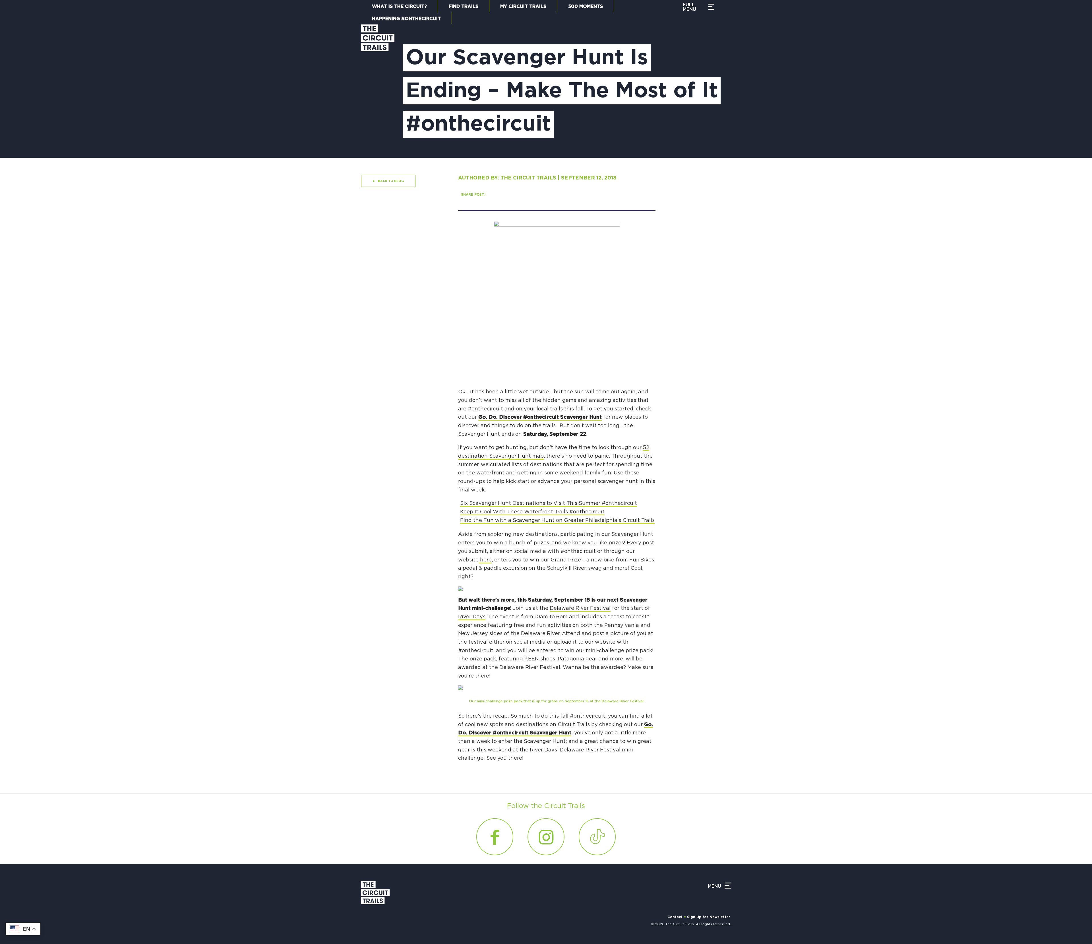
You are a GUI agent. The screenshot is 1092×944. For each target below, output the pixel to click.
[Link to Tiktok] (597, 836)
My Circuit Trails (523, 6)
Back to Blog (391, 181)
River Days (471, 616)
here (485, 560)
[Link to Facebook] (494, 836)
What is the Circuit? (399, 6)
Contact (674, 917)
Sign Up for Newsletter (708, 917)
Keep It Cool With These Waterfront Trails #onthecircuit (532, 512)
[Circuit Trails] (377, 85)
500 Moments (585, 6)
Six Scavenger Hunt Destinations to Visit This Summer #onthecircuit (548, 503)
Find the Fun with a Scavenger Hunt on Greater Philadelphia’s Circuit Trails (557, 520)
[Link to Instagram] (546, 836)
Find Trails (463, 6)
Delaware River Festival (580, 608)
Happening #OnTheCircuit (406, 18)
